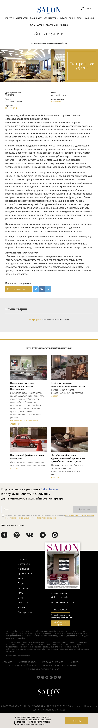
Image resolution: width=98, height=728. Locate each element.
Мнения (64, 25)
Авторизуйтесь (35, 320)
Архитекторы (51, 18)
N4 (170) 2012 (11, 108)
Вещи (72, 18)
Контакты (74, 662)
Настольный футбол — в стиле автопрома (27, 457)
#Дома (22, 420)
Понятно (76, 721)
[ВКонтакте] (42, 289)
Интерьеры (22, 18)
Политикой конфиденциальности (20, 518)
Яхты (32, 25)
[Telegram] (48, 289)
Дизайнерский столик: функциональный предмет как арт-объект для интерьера (68, 458)
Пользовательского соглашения (79, 515)
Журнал (89, 18)
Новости (9, 18)
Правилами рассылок (46, 518)
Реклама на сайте (27, 662)
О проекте (7, 662)
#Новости (55, 396)
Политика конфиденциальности (43, 669)
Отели (40, 25)
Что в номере (60, 609)
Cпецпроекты (25, 612)
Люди (80, 18)
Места (63, 18)
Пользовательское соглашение (59, 665)
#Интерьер (14, 420)
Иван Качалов (57, 101)
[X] (36, 289)
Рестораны (52, 25)
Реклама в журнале (52, 662)
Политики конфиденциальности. (29, 724)
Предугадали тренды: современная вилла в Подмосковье (22, 386)
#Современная (32, 420)
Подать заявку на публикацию (21, 665)
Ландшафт (36, 18)
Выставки (23, 588)
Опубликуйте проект (60, 623)
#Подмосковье (16, 424)
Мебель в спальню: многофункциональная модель (68, 384)
